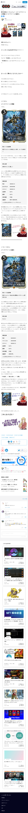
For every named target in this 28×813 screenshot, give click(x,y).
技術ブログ (3, 805)
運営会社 (3, 810)
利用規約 (3, 797)
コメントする (23, 536)
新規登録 (24, 2)
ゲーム (2, 10)
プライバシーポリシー (5, 800)
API (2, 808)
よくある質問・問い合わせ (6, 795)
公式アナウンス (4, 802)
